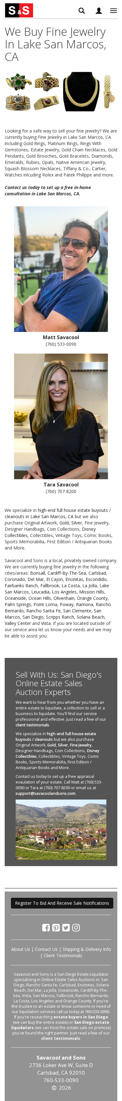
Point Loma (45, 604)
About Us (20, 949)
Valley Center (18, 623)
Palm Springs (18, 604)
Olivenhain (63, 598)
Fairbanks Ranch (21, 585)
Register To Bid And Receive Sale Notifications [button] (62, 903)
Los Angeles (64, 592)
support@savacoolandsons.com (45, 793)
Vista (46, 623)
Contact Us (46, 949)
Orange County (92, 598)
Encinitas (74, 579)
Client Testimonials (63, 955)
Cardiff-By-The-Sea (67, 573)
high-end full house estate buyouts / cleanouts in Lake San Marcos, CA (58, 513)
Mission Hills (91, 592)
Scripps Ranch (60, 617)
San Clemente (77, 611)
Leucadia (40, 592)
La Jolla (89, 585)
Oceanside (15, 598)
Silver (76, 523)
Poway (67, 604)
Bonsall (37, 573)
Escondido (96, 579)
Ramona (84, 604)
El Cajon (54, 579)
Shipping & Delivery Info (87, 949)
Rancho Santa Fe (43, 611)
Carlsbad (97, 573)
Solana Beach (90, 617)
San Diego (33, 617)
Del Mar (36, 579)
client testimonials (32, 725)
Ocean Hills (39, 598)
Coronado (15, 579)
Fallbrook (49, 585)
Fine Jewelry (81, 745)
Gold (64, 523)
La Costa (71, 585)
